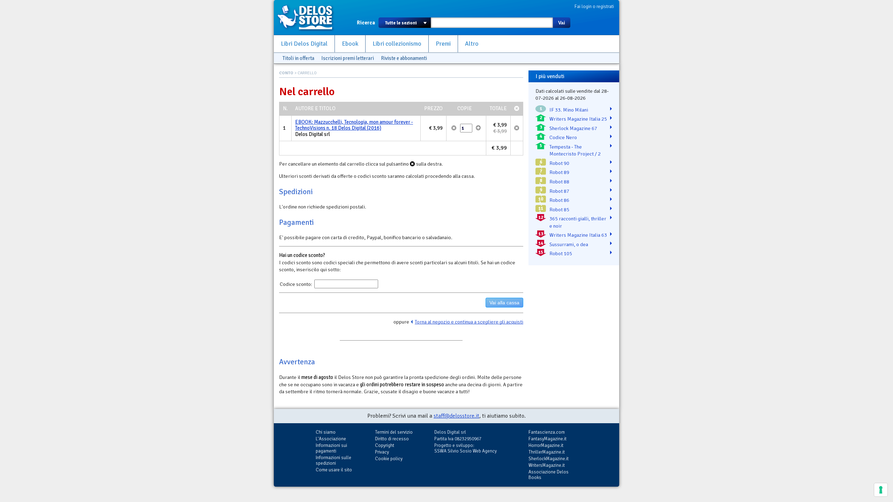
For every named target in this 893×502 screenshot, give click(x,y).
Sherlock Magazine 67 (573, 128)
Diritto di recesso (392, 439)
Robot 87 (559, 191)
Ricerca (366, 23)
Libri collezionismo (397, 43)
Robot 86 (559, 200)
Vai (561, 22)
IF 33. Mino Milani (568, 110)
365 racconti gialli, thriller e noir (577, 222)
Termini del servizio (394, 432)
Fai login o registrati (594, 6)
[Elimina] (454, 128)
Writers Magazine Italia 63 (578, 235)
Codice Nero (563, 137)
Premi (443, 43)
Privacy (382, 452)
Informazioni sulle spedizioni (333, 460)
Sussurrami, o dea (568, 244)
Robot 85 (559, 209)
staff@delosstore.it (456, 415)
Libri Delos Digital (304, 43)
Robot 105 (560, 253)
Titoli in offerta (298, 58)
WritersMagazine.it (546, 465)
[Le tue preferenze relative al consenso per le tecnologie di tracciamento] (880, 489)
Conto (286, 73)
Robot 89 (559, 172)
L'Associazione (331, 439)
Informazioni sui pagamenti (331, 448)
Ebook (350, 43)
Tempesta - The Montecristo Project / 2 (575, 150)
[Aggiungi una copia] (478, 128)
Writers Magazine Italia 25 (578, 119)
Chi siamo (326, 432)
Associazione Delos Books (548, 474)
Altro (472, 43)
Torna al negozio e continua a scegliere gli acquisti (469, 322)
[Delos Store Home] (309, 17)
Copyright (384, 445)
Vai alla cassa (504, 302)
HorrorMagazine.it (545, 445)
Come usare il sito (334, 470)
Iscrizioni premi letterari (347, 58)
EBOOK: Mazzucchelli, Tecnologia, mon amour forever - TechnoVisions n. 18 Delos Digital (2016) (354, 125)
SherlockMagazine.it (548, 459)
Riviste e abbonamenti (404, 58)
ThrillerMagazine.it (546, 452)
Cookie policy (389, 459)
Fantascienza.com (546, 432)
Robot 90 (559, 163)
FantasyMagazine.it (547, 439)
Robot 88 (559, 181)
